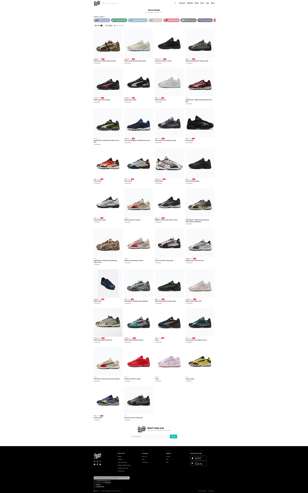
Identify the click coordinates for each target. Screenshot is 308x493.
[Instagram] (94, 461)
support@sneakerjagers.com (104, 480)
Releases (190, 3)
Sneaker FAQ (121, 471)
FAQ (167, 459)
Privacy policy (211, 490)
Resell (197, 3)
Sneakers (182, 3)
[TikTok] (97, 464)
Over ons (144, 456)
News (202, 3)
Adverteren (145, 462)
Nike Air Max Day (122, 462)
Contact (168, 456)
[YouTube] (94, 464)
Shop (212, 3)
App (207, 3)
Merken (120, 456)
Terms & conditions (202, 490)
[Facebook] (97, 461)
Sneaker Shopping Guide (124, 465)
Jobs (143, 459)
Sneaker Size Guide (123, 468)
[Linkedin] (100, 464)
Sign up (173, 436)
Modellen (120, 459)
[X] (100, 461)
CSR (167, 462)
